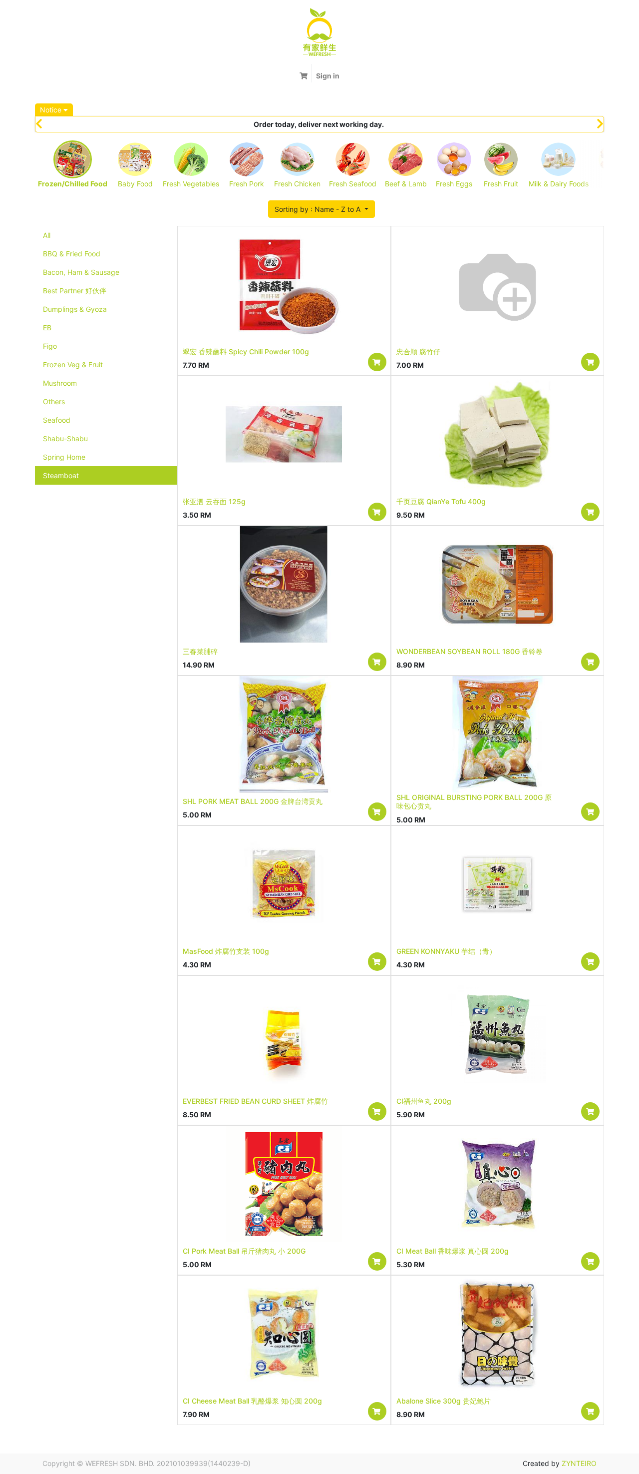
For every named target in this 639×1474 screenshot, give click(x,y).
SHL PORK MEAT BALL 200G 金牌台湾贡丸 (252, 801)
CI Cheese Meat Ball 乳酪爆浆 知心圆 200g (252, 1401)
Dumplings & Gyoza (75, 309)
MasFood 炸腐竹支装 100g (226, 951)
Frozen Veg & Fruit (73, 364)
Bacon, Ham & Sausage (81, 272)
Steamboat (61, 475)
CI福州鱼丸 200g (423, 1101)
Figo (50, 346)
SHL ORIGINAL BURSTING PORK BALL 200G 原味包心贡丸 (474, 801)
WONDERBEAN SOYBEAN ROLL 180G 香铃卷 (469, 651)
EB (47, 327)
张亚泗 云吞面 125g (214, 501)
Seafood (56, 420)
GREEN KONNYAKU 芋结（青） (446, 951)
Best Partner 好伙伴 (74, 290)
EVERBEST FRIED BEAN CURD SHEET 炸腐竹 (255, 1101)
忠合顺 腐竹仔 (418, 351)
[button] (321, 209)
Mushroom (60, 383)
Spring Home (64, 457)
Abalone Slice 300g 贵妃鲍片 (443, 1401)
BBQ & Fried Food (71, 253)
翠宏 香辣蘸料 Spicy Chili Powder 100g (246, 351)
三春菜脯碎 (200, 651)
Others (54, 401)
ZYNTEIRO (579, 1463)
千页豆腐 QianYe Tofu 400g (441, 501)
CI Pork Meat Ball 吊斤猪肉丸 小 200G (244, 1251)
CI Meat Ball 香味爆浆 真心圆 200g (452, 1251)
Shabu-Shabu (65, 438)
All (46, 235)
